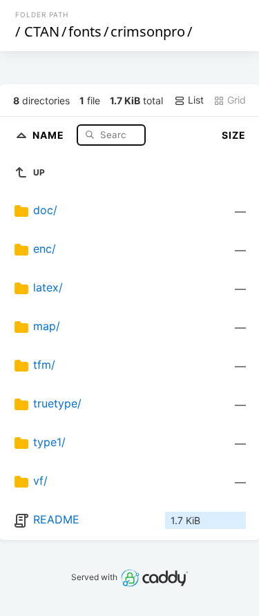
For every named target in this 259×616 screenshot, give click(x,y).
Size (234, 135)
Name (49, 134)
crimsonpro (148, 31)
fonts (85, 31)
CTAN (41, 31)
